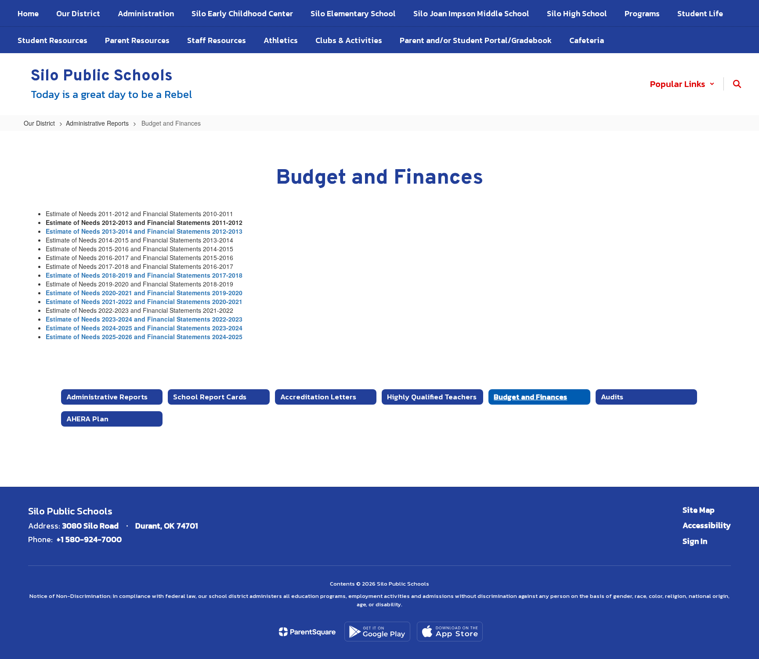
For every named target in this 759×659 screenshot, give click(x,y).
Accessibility (707, 525)
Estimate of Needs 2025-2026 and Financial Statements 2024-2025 (144, 336)
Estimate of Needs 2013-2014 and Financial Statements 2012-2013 (144, 231)
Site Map (699, 510)
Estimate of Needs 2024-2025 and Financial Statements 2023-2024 (144, 327)
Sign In (695, 541)
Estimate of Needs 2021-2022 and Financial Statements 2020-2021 (144, 301)
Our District (39, 123)
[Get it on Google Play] (377, 631)
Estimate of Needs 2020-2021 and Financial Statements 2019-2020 (144, 292)
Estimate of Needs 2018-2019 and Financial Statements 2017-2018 (144, 275)
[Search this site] (737, 84)
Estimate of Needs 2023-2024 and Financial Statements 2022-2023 (144, 319)
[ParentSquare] (307, 631)
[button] (682, 84)
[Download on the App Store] (450, 631)
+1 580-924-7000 (89, 539)
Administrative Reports (97, 123)
